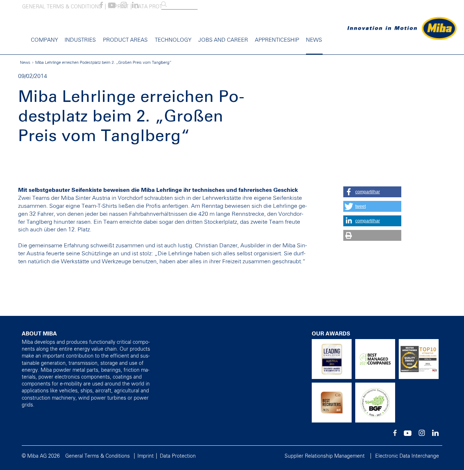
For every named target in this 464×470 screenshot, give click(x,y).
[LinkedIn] (135, 6)
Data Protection (178, 456)
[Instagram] (124, 6)
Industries (80, 40)
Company (44, 40)
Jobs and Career (223, 40)
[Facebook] (101, 6)
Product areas (125, 40)
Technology (173, 40)
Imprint (145, 456)
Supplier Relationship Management (325, 456)
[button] (372, 191)
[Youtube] (112, 6)
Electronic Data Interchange (407, 456)
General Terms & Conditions (62, 6)
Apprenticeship (277, 40)
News (314, 40)
